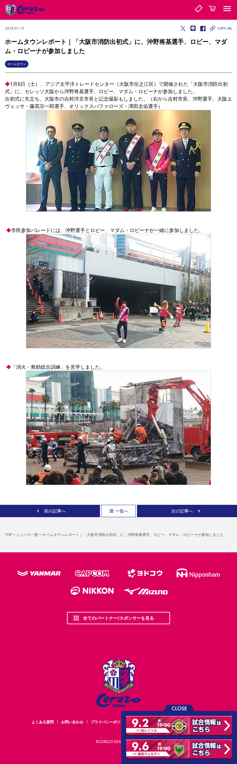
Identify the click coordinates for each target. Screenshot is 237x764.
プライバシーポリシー (109, 722)
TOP (8, 534)
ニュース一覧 (27, 534)
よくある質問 (42, 722)
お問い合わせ (72, 722)
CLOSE (179, 708)
